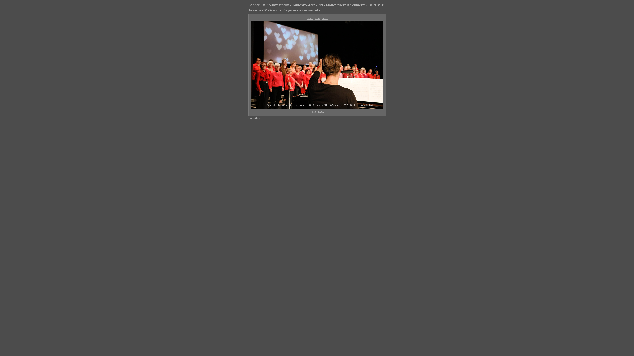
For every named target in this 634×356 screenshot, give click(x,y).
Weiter (325, 18)
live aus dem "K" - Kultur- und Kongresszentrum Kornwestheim (284, 10)
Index (317, 18)
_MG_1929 (317, 112)
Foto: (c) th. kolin (255, 118)
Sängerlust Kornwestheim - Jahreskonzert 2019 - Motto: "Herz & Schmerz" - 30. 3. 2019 (316, 5)
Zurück (310, 18)
